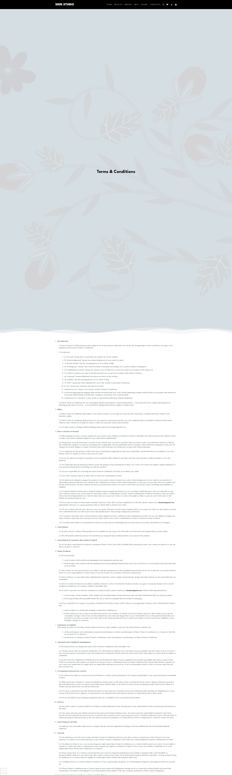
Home (109, 4)
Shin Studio (64, 4)
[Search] (163, 4)
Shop (136, 4)
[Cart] (176, 5)
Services (128, 4)
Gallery (144, 4)
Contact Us (155, 4)
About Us (118, 4)
